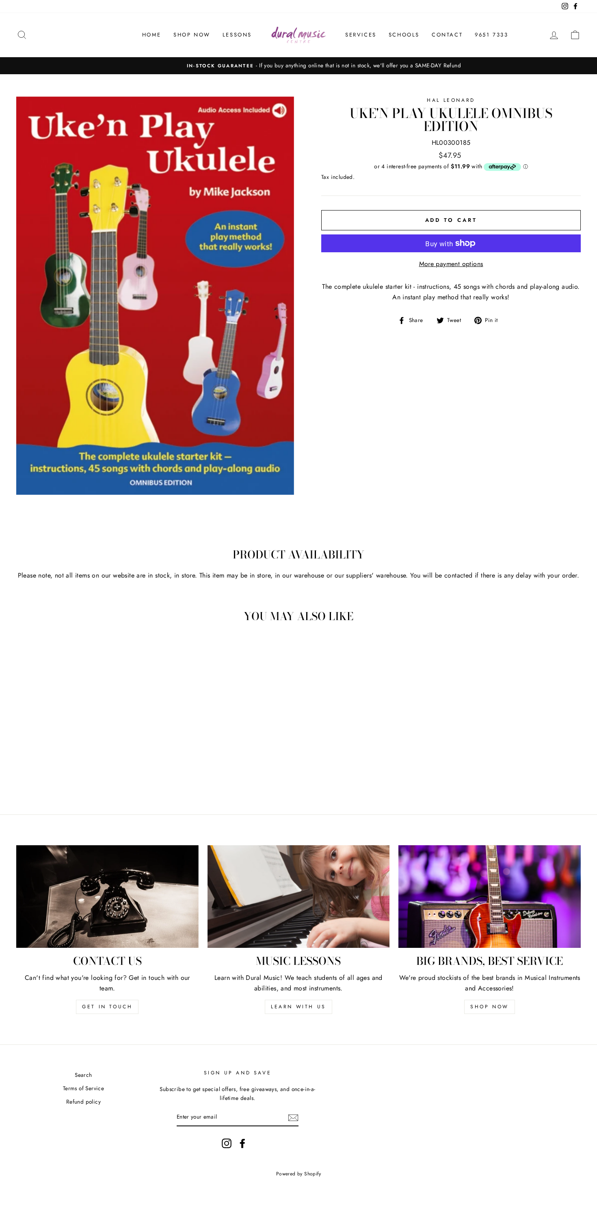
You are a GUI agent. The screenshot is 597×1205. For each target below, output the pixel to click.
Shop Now (191, 35)
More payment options (451, 263)
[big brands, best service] (489, 896)
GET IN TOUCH (107, 1006)
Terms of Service (83, 1088)
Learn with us (298, 1006)
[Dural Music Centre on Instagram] (226, 1143)
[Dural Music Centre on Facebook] (242, 1143)
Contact (447, 35)
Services (360, 35)
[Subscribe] (293, 1117)
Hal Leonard (451, 100)
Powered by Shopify (298, 1173)
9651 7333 (491, 35)
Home (151, 35)
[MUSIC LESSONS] (299, 896)
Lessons (237, 35)
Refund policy (83, 1102)
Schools (404, 35)
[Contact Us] (107, 896)
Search (83, 1075)
